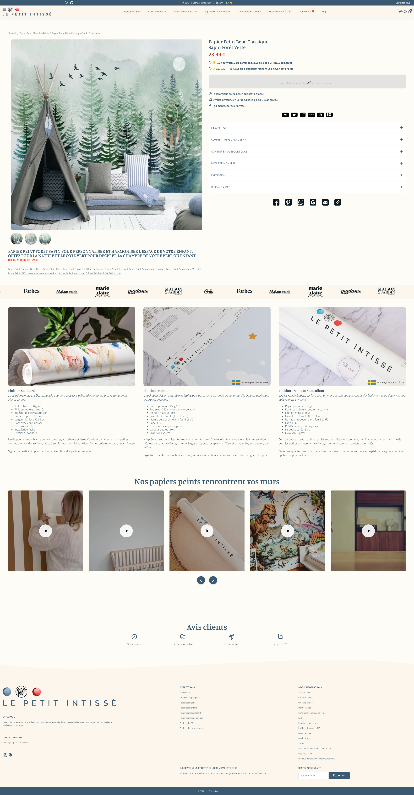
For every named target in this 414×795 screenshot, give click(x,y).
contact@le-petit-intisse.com (15, 742)
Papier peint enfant (188, 708)
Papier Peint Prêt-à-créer (280, 11)
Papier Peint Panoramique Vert (181, 269)
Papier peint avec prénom (191, 728)
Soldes (301, 743)
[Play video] (45, 530)
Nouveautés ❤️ (307, 11)
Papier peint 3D (186, 723)
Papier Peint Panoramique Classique (147, 269)
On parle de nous (306, 703)
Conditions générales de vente (312, 713)
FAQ (300, 718)
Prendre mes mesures (308, 723)
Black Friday (303, 738)
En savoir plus (285, 69)
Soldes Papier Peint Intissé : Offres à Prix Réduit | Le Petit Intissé (89, 273)
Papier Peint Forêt (65, 269)
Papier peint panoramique (191, 718)
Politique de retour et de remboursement (316, 758)
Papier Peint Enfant (157, 11)
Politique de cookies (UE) (309, 728)
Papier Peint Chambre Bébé (21, 269)
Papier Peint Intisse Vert (116, 269)
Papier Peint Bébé (132, 11)
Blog (324, 11)
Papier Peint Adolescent (185, 11)
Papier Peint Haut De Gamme (89, 269)
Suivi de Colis (304, 692)
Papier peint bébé (188, 703)
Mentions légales (306, 708)
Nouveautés (185, 692)
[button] (201, 580)
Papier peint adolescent (190, 713)
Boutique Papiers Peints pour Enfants (314, 748)
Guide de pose (304, 733)
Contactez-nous (403, 2)
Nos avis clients (305, 753)
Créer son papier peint (190, 697)
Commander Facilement (249, 11)
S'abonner (339, 775)
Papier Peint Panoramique (217, 11)
